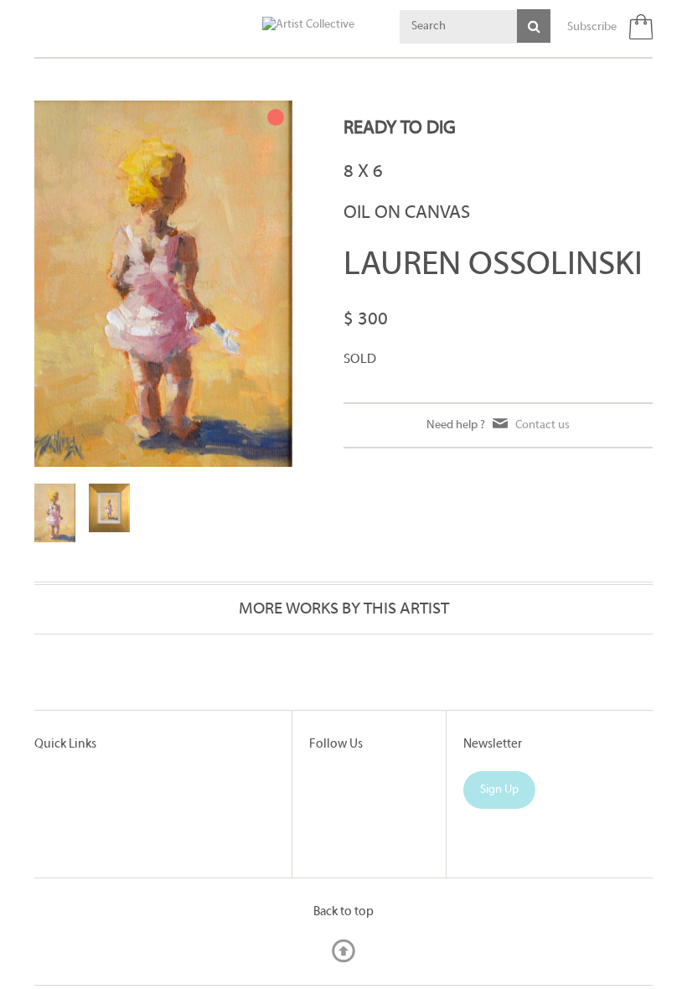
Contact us (542, 425)
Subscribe (592, 27)
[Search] (533, 26)
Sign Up (499, 790)
